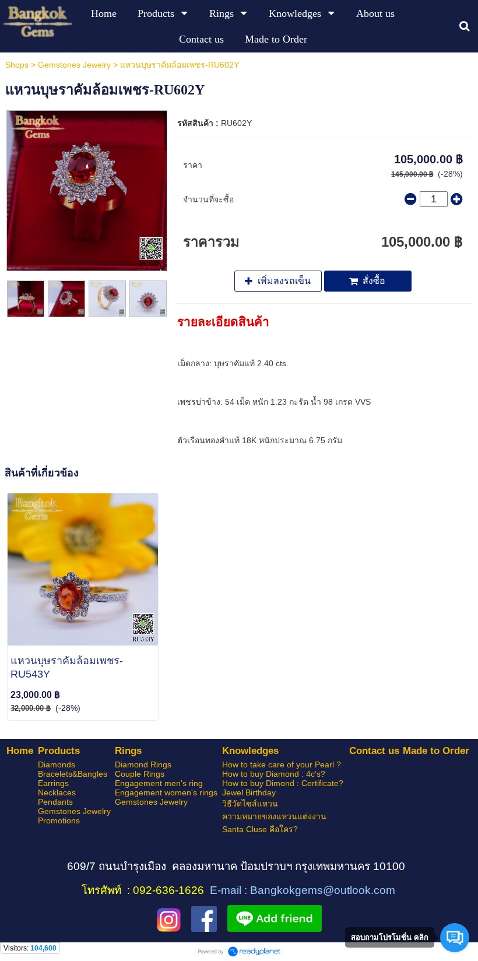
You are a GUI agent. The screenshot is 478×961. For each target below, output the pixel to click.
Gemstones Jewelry (74, 64)
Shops (17, 64)
